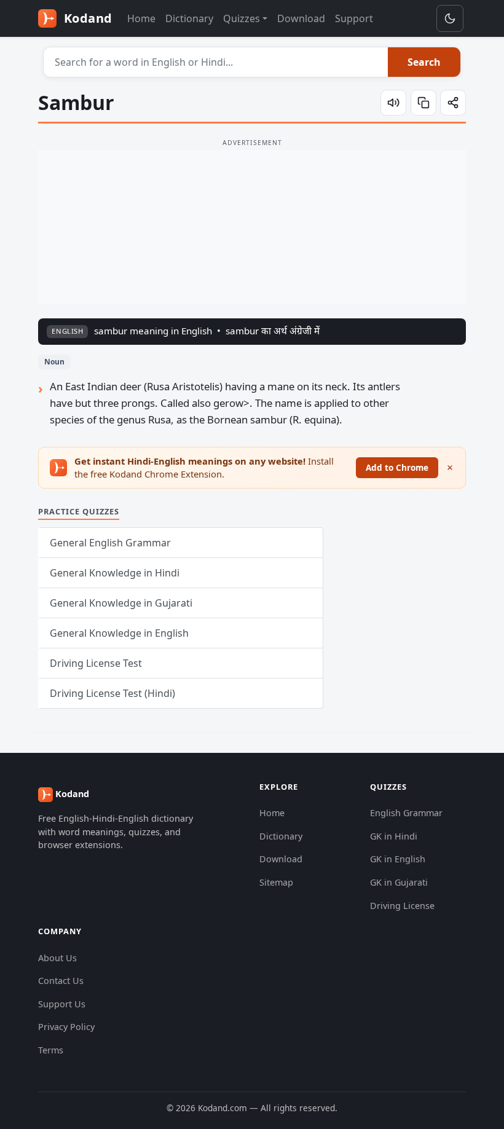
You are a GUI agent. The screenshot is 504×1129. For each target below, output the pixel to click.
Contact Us (61, 980)
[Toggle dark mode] (449, 18)
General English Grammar (110, 542)
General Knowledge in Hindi (114, 573)
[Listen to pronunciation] (393, 103)
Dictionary (189, 18)
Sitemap (276, 882)
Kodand (86, 18)
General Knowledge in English (119, 633)
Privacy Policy (66, 1027)
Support (354, 18)
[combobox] (216, 62)
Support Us (61, 1004)
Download (301, 18)
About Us (57, 958)
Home (141, 18)
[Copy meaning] (423, 103)
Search (424, 62)
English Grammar (406, 813)
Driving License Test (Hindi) (112, 693)
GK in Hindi (393, 836)
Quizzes (241, 18)
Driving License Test (96, 663)
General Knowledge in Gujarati (121, 603)
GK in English (397, 859)
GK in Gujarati (399, 882)
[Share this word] (453, 103)
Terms (50, 1050)
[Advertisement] (252, 227)
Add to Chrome (397, 467)
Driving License (402, 905)
